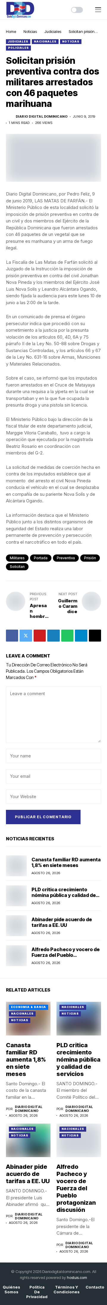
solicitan (17, 566)
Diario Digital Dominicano (41, 117)
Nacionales (45, 41)
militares (17, 558)
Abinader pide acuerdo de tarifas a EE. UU (62, 922)
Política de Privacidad (37, 1292)
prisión (90, 558)
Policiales (18, 47)
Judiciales (52, 31)
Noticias (30, 31)
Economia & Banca (28, 1007)
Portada (41, 558)
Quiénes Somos (11, 1289)
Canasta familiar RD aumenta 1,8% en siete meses (66, 862)
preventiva (66, 558)
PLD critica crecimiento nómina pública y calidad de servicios (64, 895)
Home (11, 31)
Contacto (95, 1287)
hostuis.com (77, 1277)
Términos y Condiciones (67, 1289)
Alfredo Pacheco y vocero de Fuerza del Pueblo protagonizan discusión (66, 955)
